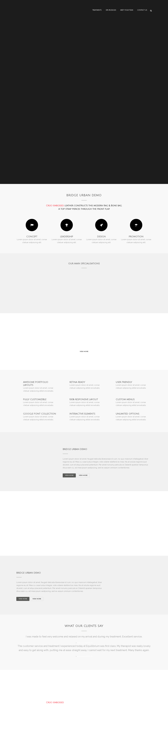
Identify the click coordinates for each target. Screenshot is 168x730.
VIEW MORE (84, 351)
